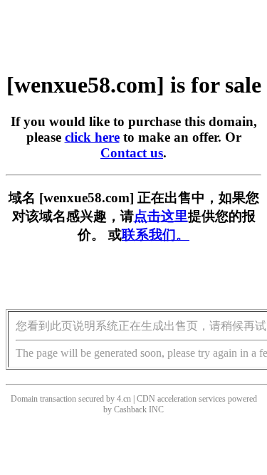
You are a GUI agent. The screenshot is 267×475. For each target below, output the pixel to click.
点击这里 (161, 216)
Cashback (130, 409)
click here (92, 137)
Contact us (131, 152)
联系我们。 (155, 234)
